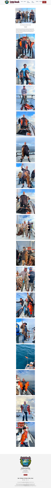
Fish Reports (28, 2)
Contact (40, 1)
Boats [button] (25, 1)
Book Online (44, 2)
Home (22, 1)
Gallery (37, 1)
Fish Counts (33, 2)
